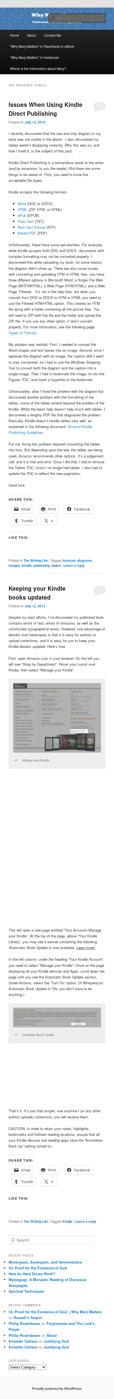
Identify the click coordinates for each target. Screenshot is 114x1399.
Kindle (27, 565)
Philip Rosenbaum (24, 1323)
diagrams (84, 560)
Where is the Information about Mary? (38, 68)
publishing (41, 565)
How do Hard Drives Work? (32, 1273)
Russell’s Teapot (28, 1317)
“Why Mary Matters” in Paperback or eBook (42, 46)
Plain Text (26, 221)
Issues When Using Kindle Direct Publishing (45, 108)
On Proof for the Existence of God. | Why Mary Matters (55, 1311)
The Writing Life (36, 560)
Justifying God (56, 1341)
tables (56, 565)
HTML (22, 209)
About (31, 35)
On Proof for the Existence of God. (38, 1267)
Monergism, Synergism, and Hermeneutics (45, 1262)
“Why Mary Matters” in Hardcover (34, 57)
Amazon (69, 560)
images (14, 565)
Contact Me (52, 35)
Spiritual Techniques (26, 1291)
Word (22, 203)
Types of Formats (23, 332)
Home (14, 35)
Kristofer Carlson (23, 1341)
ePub (22, 215)
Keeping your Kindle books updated (37, 592)
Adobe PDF (27, 233)
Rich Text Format (31, 227)
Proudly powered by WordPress (57, 1388)
